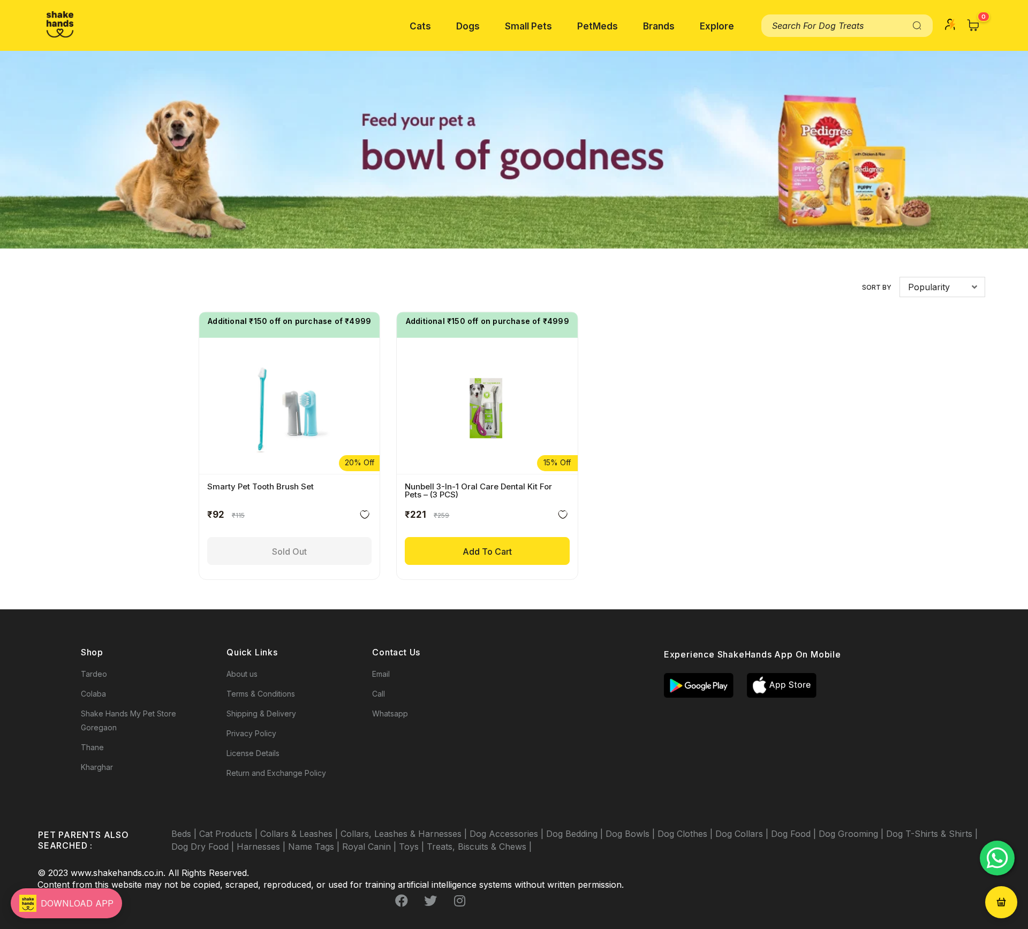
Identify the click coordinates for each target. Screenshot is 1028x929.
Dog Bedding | (576, 833)
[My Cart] (973, 25)
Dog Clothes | (686, 833)
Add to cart (487, 551)
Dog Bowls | (631, 833)
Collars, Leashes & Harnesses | (405, 833)
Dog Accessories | (508, 833)
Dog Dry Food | (204, 846)
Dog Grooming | (852, 833)
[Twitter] (430, 900)
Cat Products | (229, 833)
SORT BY (876, 287)
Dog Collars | (743, 833)
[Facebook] (401, 900)
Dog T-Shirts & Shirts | (932, 833)
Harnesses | (262, 846)
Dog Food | (795, 833)
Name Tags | (315, 846)
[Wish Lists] (365, 516)
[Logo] (60, 24)
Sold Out (289, 551)
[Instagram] (459, 900)
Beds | (185, 833)
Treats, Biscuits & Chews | (479, 846)
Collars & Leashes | (300, 833)
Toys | (413, 846)
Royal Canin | (370, 846)
